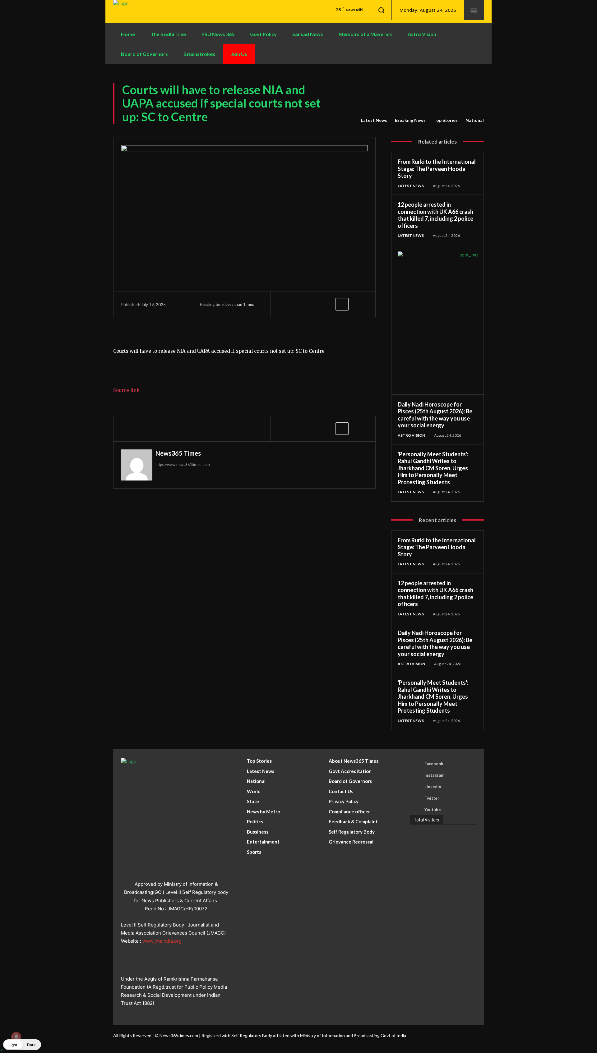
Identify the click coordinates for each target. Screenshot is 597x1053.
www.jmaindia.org (162, 941)
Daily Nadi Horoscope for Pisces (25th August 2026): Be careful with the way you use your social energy (435, 415)
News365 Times (178, 453)
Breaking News (410, 120)
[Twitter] (299, 304)
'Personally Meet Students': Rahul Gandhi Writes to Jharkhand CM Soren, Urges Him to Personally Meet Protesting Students (433, 468)
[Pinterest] (313, 304)
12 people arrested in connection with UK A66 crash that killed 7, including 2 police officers (435, 215)
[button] (381, 10)
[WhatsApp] (327, 304)
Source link (126, 390)
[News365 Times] (136, 465)
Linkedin (432, 786)
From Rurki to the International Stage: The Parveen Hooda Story (437, 168)
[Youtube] (415, 809)
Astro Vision (411, 435)
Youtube (432, 809)
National (474, 120)
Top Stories (445, 120)
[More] (342, 304)
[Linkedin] (415, 786)
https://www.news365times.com (182, 464)
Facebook (433, 763)
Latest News (374, 120)
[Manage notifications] (16, 1037)
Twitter (431, 798)
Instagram (434, 775)
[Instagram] (415, 775)
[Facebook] (284, 304)
